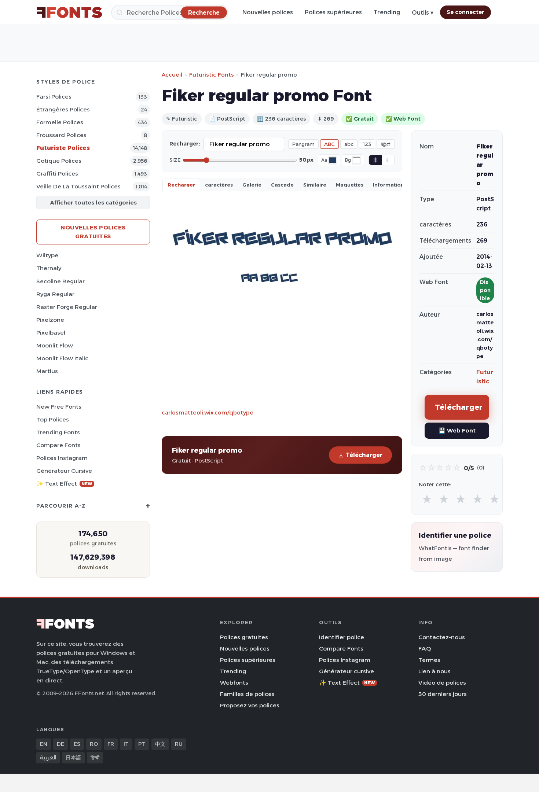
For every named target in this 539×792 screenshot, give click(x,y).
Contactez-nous (441, 637)
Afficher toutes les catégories (93, 202)
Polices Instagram (62, 457)
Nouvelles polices (267, 12)
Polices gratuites (244, 637)
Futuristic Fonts (211, 74)
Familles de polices (247, 693)
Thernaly (48, 268)
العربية (48, 757)
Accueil (172, 74)
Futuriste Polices (63, 147)
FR (110, 744)
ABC (329, 144)
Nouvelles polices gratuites (93, 232)
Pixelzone (50, 319)
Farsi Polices (54, 96)
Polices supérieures (333, 12)
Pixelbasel (50, 332)
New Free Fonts (58, 406)
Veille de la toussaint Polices (78, 186)
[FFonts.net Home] (69, 12)
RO (94, 744)
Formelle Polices (59, 122)
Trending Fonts (58, 432)
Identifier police (341, 637)
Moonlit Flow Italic (62, 358)
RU (179, 744)
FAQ (424, 648)
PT (142, 744)
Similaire (314, 185)
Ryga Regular (55, 294)
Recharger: (184, 143)
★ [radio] (427, 499)
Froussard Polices (61, 135)
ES (77, 744)
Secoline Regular (60, 281)
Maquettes (349, 185)
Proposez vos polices (249, 705)
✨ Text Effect (64, 483)
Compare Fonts (58, 445)
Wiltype (47, 255)
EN (43, 744)
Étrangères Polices (63, 109)
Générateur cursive (64, 470)
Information (388, 185)
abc (348, 144)
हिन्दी (95, 757)
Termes (429, 659)
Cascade (282, 185)
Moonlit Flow (54, 345)
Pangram (303, 144)
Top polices (52, 419)
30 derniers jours (442, 693)
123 (367, 144)
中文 (160, 744)
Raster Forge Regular (66, 306)
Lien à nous (434, 671)
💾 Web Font (457, 430)
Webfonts (234, 682)
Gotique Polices (58, 160)
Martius (47, 371)
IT (126, 744)
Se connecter (465, 12)
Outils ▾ (422, 12)
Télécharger (364, 455)
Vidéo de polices (442, 682)
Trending (387, 12)
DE (60, 744)
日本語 (73, 757)
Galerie (251, 185)
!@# (385, 144)
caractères (219, 185)
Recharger (181, 185)
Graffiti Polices (57, 173)
